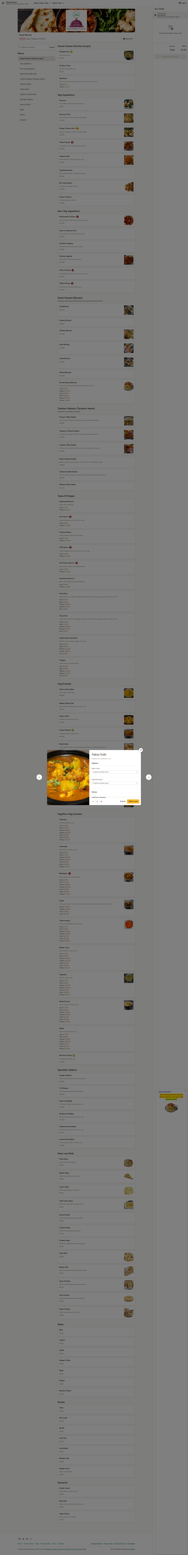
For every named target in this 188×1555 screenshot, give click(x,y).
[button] (39, 779)
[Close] (141, 750)
